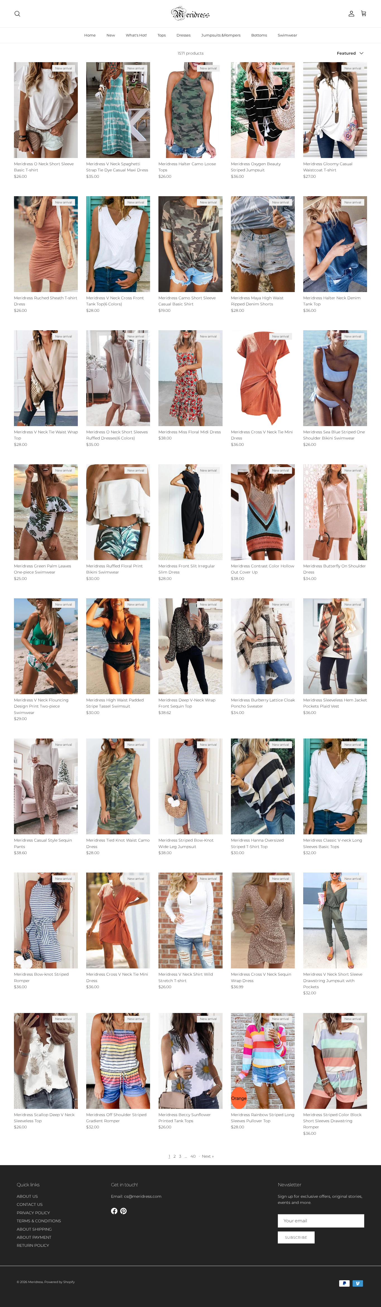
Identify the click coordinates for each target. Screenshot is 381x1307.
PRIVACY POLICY (33, 1212)
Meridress (35, 1282)
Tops (162, 35)
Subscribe (296, 1237)
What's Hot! (136, 35)
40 (193, 1156)
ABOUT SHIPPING (34, 1229)
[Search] (17, 13)
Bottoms (259, 35)
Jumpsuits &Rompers (220, 35)
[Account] (350, 13)
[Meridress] (190, 14)
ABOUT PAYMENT (34, 1237)
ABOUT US (27, 1196)
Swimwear (287, 35)
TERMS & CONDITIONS (39, 1220)
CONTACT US (30, 1204)
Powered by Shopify (59, 1282)
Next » (208, 1156)
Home (90, 35)
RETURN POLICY (33, 1245)
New (111, 35)
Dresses (184, 35)
